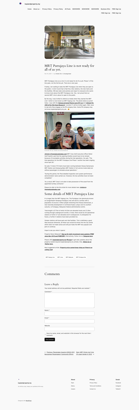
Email (47, 318)
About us (36, 9)
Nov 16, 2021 (48, 73)
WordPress (28, 400)
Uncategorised (67, 73)
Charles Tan (59, 73)
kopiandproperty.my (32, 4)
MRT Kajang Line (50, 257)
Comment (48, 291)
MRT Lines (60, 257)
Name (47, 310)
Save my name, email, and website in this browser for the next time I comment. (68, 334)
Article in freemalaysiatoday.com (56, 154)
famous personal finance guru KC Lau (70, 103)
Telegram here (88, 236)
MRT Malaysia (69, 257)
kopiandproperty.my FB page (62, 240)
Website (47, 325)
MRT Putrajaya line (81, 257)
